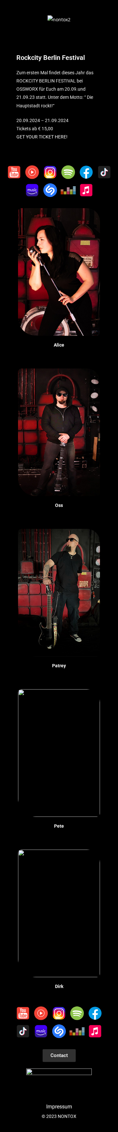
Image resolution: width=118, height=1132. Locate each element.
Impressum (59, 1107)
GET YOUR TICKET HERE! (42, 136)
